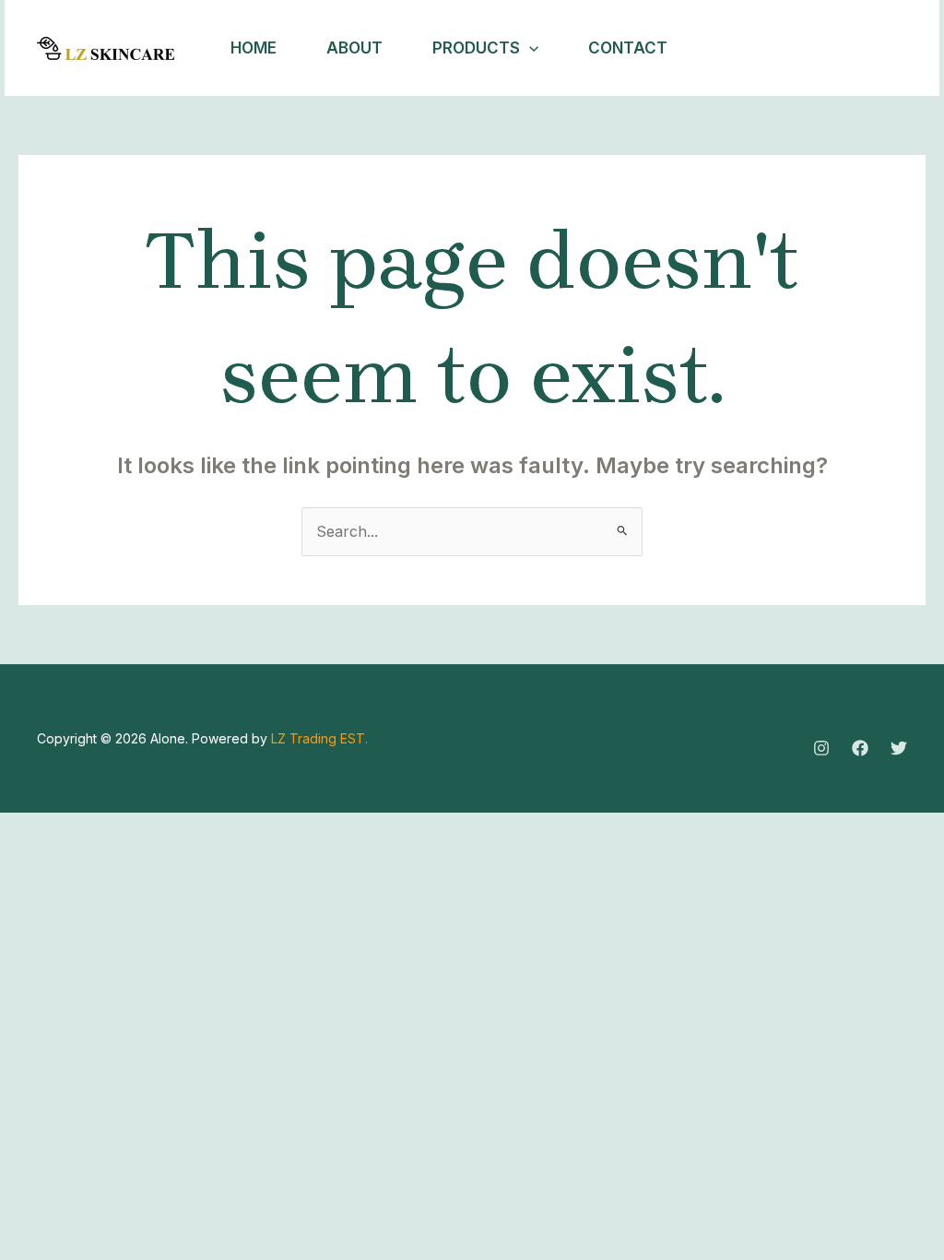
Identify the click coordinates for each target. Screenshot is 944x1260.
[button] (529, 48)
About (354, 48)
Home (253, 48)
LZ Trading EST (318, 738)
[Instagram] (802, 49)
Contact (627, 48)
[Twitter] (883, 49)
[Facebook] (842, 49)
